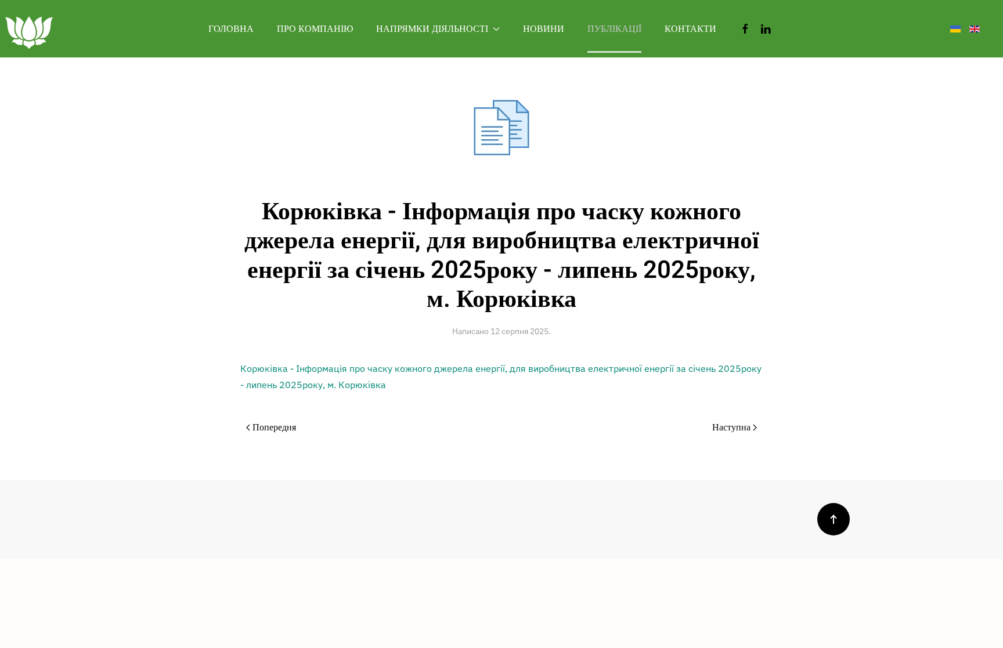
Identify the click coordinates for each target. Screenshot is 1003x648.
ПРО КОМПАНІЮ (315, 29)
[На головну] (29, 28)
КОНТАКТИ (690, 29)
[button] (833, 519)
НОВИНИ (543, 29)
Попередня (274, 428)
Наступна (731, 428)
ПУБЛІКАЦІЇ (614, 29)
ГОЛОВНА (231, 29)
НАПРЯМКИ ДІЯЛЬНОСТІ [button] (432, 29)
